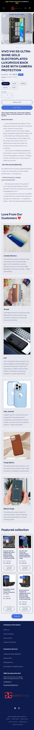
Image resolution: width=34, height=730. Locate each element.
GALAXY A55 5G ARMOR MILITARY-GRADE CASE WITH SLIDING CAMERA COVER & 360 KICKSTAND (9, 554)
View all (17, 616)
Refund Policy (7, 658)
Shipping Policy (8, 662)
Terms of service (13, 721)
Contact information (18, 724)
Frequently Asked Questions (12, 654)
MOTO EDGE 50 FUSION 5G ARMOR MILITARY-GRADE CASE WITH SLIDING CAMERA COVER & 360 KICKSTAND (25, 595)
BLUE (14, 83)
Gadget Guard (16, 716)
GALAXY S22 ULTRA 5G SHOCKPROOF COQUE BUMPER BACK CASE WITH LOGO (24, 554)
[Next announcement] (31, 2)
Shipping (3, 77)
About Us (6, 629)
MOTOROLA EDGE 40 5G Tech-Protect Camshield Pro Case (9, 591)
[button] (4, 8)
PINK (14, 87)
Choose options (9, 567)
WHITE (5, 87)
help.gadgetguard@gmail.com (10, 685)
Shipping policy (23, 721)
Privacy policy (15, 718)
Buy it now (17, 107)
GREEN (23, 83)
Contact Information (9, 642)
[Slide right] (21, 48)
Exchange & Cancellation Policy (13, 666)
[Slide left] (13, 48)
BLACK (5, 83)
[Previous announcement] (3, 2)
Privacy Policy (7, 638)
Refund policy (24, 718)
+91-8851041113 (7, 681)
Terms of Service (8, 634)
